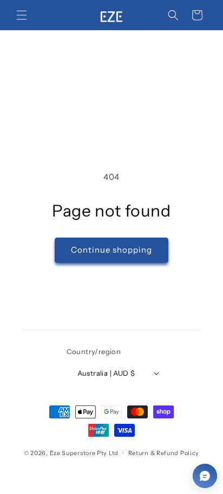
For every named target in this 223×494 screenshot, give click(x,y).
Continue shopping (111, 250)
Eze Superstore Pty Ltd (84, 453)
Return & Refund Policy (163, 453)
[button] (22, 15)
